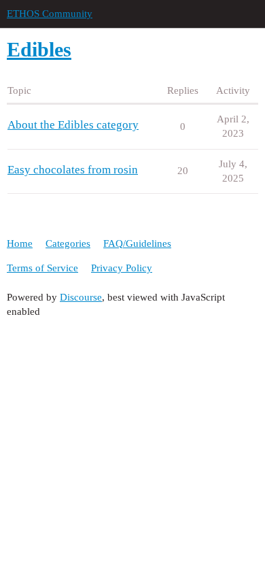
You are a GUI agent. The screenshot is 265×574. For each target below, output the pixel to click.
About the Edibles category (73, 124)
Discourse (81, 297)
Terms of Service (42, 268)
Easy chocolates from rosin (72, 169)
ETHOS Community (49, 13)
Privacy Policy (121, 268)
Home (20, 243)
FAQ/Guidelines (137, 243)
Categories (68, 243)
